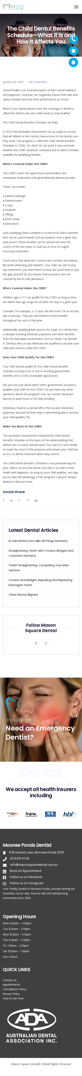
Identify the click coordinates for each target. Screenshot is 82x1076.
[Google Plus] (19, 500)
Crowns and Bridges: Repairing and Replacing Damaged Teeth (40, 582)
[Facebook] (3, 500)
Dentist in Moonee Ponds (34, 889)
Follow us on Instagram (26, 883)
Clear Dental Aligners (23, 595)
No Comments (38, 82)
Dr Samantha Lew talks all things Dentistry (38, 541)
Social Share (14, 491)
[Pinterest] (28, 500)
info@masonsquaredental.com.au (34, 864)
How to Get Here (13, 998)
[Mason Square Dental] (14, 7)
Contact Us (10, 980)
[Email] (36, 500)
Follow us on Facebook (26, 877)
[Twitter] (11, 500)
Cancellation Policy (14, 989)
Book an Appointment (25, 871)
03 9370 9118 (19, 858)
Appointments (11, 984)
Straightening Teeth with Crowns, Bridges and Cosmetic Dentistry (41, 553)
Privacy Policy (11, 994)
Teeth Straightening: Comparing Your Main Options (39, 567)
